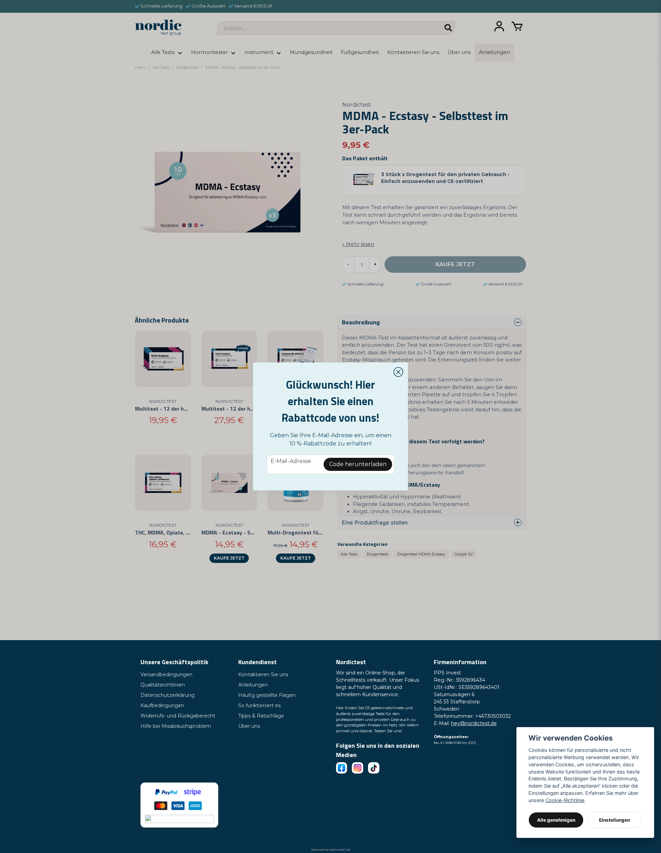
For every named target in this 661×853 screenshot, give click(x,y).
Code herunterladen (358, 464)
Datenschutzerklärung (167, 695)
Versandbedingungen (166, 674)
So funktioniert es (259, 705)
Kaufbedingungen (162, 705)
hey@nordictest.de (474, 723)
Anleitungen (253, 685)
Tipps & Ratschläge (261, 716)
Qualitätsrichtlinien (162, 685)
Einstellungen (614, 820)
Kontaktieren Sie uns (263, 674)
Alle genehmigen (556, 820)
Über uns (249, 726)
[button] (398, 372)
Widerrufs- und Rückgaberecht (177, 716)
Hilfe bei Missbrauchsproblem (175, 726)
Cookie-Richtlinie (564, 800)
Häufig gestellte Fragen (267, 695)
